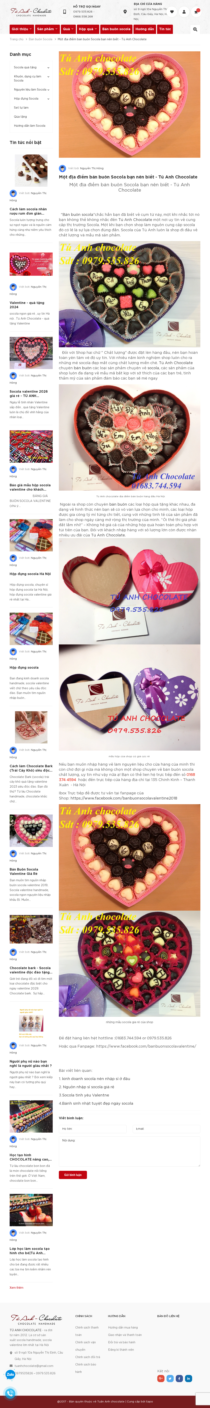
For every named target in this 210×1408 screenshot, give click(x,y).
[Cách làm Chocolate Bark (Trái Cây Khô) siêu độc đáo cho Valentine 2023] (31, 727)
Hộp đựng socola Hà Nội (30, 574)
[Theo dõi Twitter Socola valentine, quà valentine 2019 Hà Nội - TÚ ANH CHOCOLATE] (170, 1378)
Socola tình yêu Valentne (85, 1095)
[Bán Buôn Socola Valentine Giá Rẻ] (31, 830)
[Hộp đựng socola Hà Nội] (31, 535)
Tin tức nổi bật (25, 143)
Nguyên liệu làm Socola (30, 90)
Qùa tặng (20, 117)
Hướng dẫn (145, 29)
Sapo (149, 1402)
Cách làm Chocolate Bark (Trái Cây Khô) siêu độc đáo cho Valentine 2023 (31, 770)
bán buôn (83, 368)
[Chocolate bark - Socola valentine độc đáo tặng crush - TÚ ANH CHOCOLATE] (31, 929)
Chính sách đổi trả (87, 1357)
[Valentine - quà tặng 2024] (31, 264)
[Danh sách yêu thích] (172, 8)
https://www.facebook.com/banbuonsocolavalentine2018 (124, 798)
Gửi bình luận (73, 1175)
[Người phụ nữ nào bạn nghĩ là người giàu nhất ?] (31, 1023)
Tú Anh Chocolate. (108, 535)
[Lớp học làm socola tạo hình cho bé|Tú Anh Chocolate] (31, 1210)
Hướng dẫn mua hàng (123, 1327)
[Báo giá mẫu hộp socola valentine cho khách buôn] (31, 446)
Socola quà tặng (25, 67)
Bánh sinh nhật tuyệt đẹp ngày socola (97, 1103)
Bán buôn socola (116, 29)
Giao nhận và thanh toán (125, 1335)
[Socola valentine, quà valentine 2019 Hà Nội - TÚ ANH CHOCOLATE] (36, 1319)
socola (153, 368)
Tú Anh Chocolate (134, 220)
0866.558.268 (83, 17)
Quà (67, 29)
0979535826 (24, 1373)
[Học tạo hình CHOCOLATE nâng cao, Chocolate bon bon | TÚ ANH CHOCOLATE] (31, 1116)
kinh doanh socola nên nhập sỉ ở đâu (95, 1079)
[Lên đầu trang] (202, 1395)
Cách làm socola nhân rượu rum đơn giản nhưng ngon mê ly (28, 214)
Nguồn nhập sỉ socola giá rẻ (88, 1087)
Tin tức (165, 29)
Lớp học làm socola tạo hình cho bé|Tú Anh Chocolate (30, 1253)
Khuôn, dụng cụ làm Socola (27, 78)
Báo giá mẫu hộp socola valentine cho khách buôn (30, 490)
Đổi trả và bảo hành (121, 1342)
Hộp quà (86, 29)
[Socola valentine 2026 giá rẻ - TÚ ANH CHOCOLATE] (31, 353)
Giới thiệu (20, 29)
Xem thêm (16, 1287)
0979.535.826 (82, 12)
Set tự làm (21, 108)
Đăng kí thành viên (121, 1350)
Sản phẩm (46, 29)
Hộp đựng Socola (26, 99)
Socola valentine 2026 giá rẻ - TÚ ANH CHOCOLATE (29, 396)
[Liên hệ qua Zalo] (10, 1375)
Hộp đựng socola (24, 667)
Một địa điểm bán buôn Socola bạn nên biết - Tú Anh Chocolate (128, 177)
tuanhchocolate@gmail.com (34, 1366)
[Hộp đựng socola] (31, 629)
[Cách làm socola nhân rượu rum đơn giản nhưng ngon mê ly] (31, 170)
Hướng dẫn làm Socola (29, 126)
